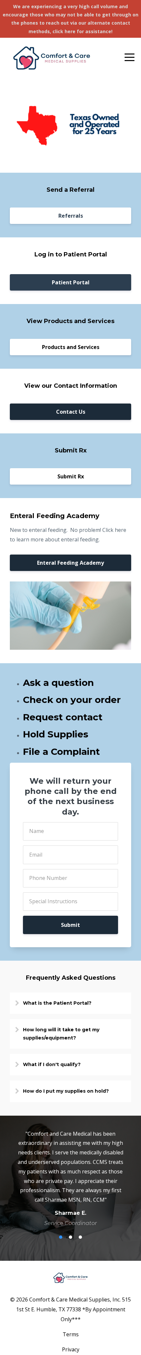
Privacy (70, 1349)
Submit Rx (70, 476)
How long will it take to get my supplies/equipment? (61, 1034)
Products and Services (70, 347)
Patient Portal (71, 282)
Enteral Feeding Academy (70, 562)
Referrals (70, 215)
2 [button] (70, 1237)
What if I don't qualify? (52, 1064)
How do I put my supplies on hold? (66, 1091)
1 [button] (60, 1237)
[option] (70, 1178)
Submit (70, 925)
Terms (71, 1334)
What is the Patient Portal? (57, 1003)
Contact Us (70, 411)
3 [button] (80, 1237)
